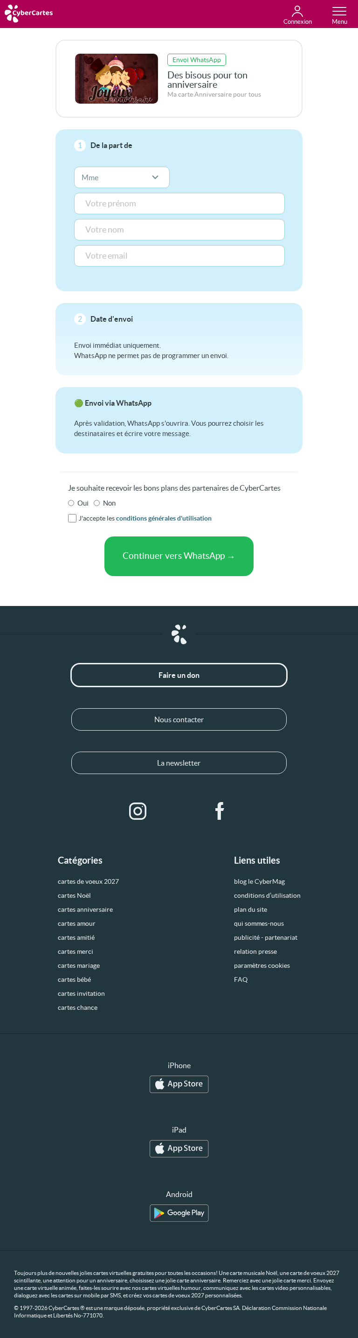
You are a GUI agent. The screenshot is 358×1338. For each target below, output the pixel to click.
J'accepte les (145, 518)
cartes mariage (79, 965)
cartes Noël (74, 895)
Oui (83, 503)
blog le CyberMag (259, 881)
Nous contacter (179, 719)
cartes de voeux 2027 (88, 881)
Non (109, 503)
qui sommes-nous (259, 923)
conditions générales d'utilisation (164, 518)
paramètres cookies (262, 965)
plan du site (250, 909)
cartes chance (77, 1007)
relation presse (255, 951)
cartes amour (77, 923)
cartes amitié (76, 937)
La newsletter (178, 763)
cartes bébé (74, 979)
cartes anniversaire (85, 909)
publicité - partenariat (265, 937)
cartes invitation (81, 993)
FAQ (241, 979)
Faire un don (179, 675)
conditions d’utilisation (267, 895)
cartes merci (75, 951)
